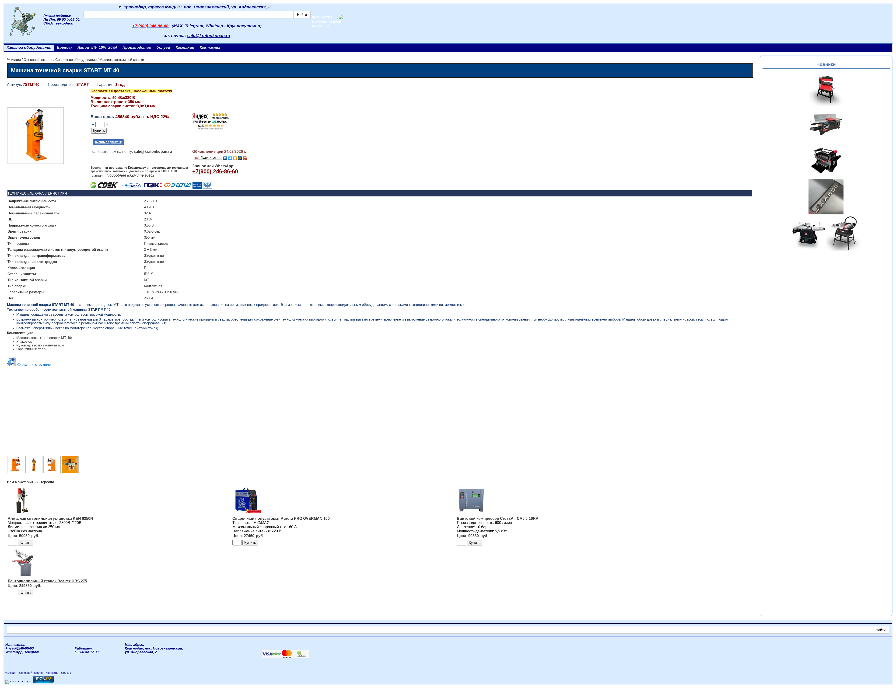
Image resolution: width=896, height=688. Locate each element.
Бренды (64, 47)
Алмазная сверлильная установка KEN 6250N (50, 518)
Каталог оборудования (29, 47)
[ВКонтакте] (225, 158)
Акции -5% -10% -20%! (97, 47)
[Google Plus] (244, 158)
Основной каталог (38, 60)
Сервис (66, 672)
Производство (136, 47)
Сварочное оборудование (76, 60)
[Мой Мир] (240, 158)
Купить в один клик (108, 142)
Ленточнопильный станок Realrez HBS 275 (47, 581)
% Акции (14, 60)
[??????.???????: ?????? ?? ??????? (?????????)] (18, 682)
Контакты (210, 47)
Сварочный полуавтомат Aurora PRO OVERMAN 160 (281, 518)
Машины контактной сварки (121, 60)
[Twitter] (230, 158)
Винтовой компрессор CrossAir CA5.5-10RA (498, 518)
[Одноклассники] (235, 158)
